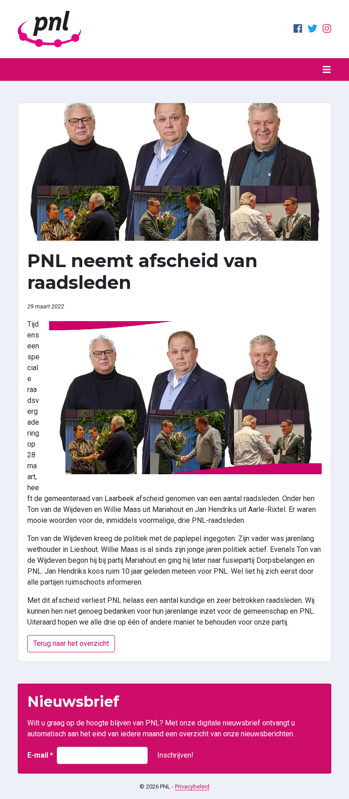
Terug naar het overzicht (71, 643)
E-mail (40, 755)
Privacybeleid (192, 786)
